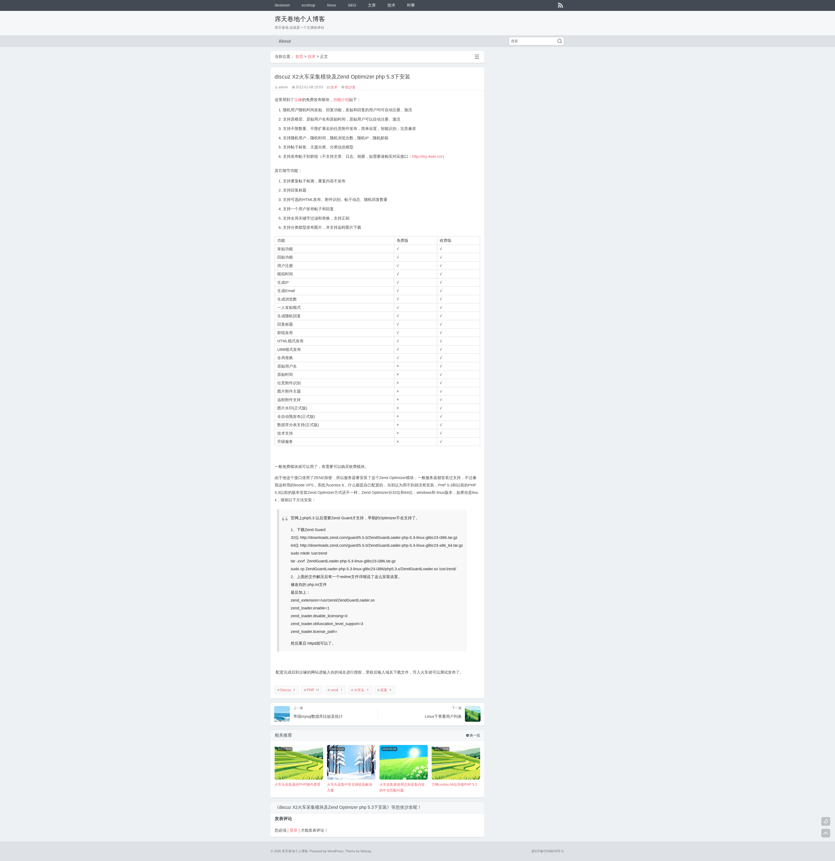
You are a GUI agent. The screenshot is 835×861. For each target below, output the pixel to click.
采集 (384, 690)
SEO (352, 5)
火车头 (360, 690)
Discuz (286, 690)
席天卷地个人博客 (300, 18)
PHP (311, 690)
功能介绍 (341, 100)
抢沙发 (350, 87)
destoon (282, 5)
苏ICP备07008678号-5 (547, 851)
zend (334, 690)
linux (331, 5)
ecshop (308, 5)
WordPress (335, 851)
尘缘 (298, 100)
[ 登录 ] (293, 830)
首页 (299, 56)
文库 (372, 5)
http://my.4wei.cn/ (427, 156)
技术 (391, 5)
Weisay (366, 851)
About (285, 41)
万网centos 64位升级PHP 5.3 (454, 784)
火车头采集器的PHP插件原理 (297, 784)
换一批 (473, 735)
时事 (411, 5)
